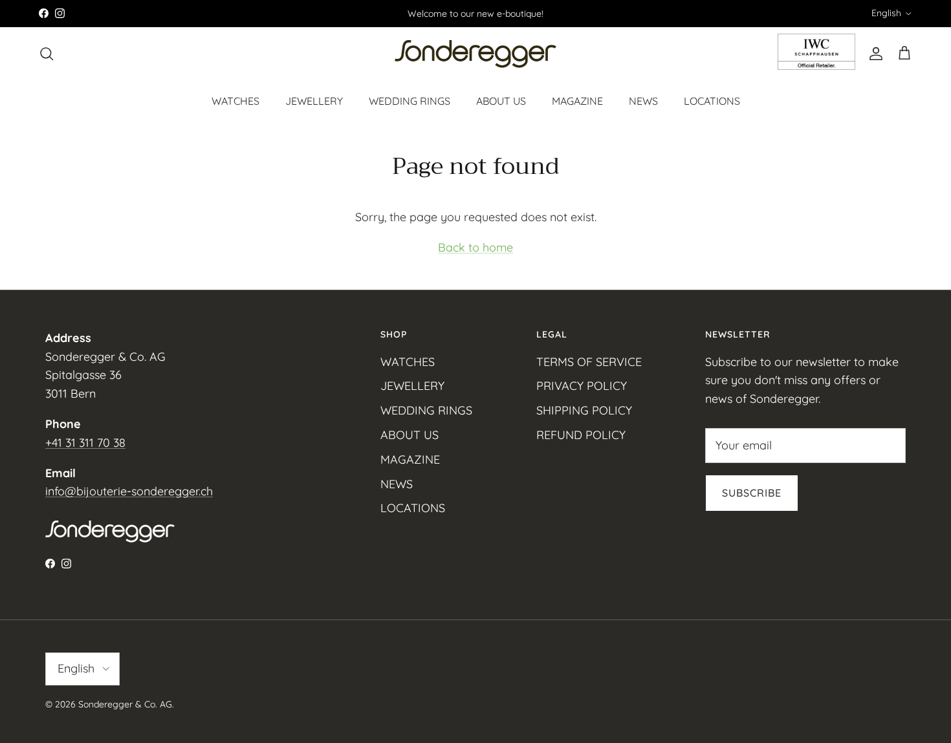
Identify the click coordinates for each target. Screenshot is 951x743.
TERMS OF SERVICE (589, 361)
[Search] (46, 53)
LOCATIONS (712, 100)
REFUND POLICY (581, 434)
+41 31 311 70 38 (85, 442)
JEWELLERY (314, 100)
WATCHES (235, 100)
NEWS (643, 100)
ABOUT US (501, 100)
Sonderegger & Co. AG (125, 704)
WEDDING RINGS (409, 100)
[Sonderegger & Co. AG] (475, 54)
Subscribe (752, 492)
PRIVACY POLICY (581, 385)
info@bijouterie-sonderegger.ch (129, 491)
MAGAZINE (577, 100)
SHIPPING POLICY (584, 410)
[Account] (873, 53)
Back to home (475, 247)
